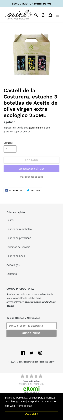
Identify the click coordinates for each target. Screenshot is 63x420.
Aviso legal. (13, 265)
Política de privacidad (18, 238)
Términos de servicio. (18, 247)
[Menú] (57, 14)
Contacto (11, 274)
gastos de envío (36, 127)
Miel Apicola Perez (25, 361)
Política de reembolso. (19, 229)
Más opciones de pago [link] (31, 177)
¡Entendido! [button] (31, 414)
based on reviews (31, 381)
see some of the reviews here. (31, 383)
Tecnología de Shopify (44, 361)
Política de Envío (16, 256)
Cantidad (8, 143)
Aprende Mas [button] (24, 406)
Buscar (10, 220)
